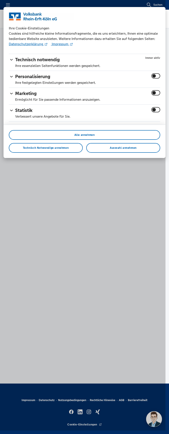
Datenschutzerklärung (26, 44)
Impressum (60, 44)
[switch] (155, 76)
